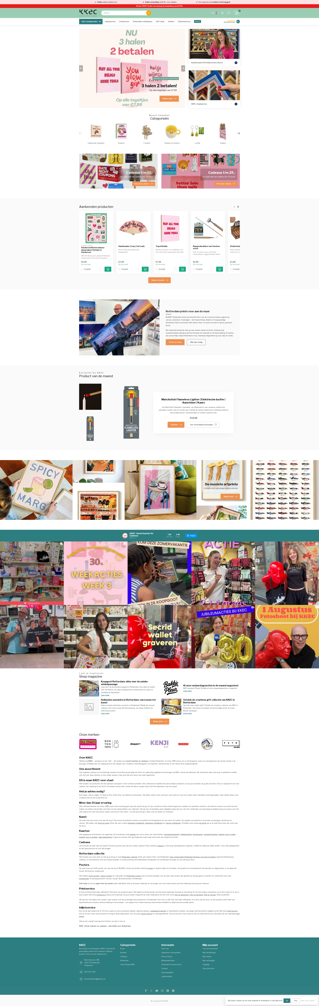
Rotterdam (124, 960)
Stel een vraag (196, 342)
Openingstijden (167, 972)
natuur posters (106, 876)
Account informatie (210, 948)
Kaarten (123, 952)
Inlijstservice (110, 21)
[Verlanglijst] (228, 12)
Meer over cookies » (308, 1001)
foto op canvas (210, 895)
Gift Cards (160, 21)
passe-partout (146, 914)
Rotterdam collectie (129, 857)
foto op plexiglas (196, 895)
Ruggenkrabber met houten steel (206, 247)
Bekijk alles (158, 721)
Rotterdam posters (133, 876)
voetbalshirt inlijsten (158, 911)
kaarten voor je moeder (88, 837)
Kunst (122, 948)
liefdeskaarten (186, 834)
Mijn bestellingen (209, 952)
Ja (287, 1000)
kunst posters (94, 876)
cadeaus (160, 846)
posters (150, 868)
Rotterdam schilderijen (142, 21)
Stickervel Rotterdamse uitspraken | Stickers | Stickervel (92, 250)
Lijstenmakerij (166, 976)
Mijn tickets (206, 956)
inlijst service (232, 911)
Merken (171, 21)
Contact (164, 968)
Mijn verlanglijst (208, 960)
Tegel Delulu (161, 246)
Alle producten (208, 968)
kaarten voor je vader (227, 834)
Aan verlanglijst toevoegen (201, 424)
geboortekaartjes (105, 837)
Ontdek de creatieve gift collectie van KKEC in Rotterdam (209, 701)
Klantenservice (184, 21)
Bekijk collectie (158, 280)
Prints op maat (175, 342)
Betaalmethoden (168, 960)
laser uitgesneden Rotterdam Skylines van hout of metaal (193, 857)
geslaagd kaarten (211, 834)
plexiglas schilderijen (136, 823)
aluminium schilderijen (154, 823)
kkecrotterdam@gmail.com (94, 979)
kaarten (133, 834)
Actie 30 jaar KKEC (127, 964)
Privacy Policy (166, 956)
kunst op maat (103, 823)
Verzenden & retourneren (171, 964)
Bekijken (174, 424)
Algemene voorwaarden (171, 952)
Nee (295, 1000)
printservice (101, 895)
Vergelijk (87, 269)
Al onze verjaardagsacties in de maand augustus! (210, 685)
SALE (197, 21)
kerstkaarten (198, 834)
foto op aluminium (182, 895)
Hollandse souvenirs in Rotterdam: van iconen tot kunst (128, 701)
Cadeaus (123, 956)
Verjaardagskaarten (172, 834)
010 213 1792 (89, 972)
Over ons (165, 948)
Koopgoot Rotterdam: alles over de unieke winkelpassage (124, 683)
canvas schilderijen (173, 823)
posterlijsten (84, 878)
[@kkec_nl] (125, 535)
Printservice (124, 21)
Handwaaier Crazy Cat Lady (131, 246)
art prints (202, 823)
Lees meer (105, 695)
